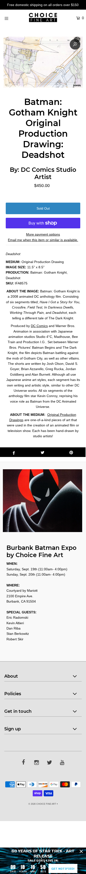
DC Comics (39, 326)
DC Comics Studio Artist (48, 173)
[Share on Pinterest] (71, 452)
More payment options (43, 234)
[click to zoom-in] (75, 44)
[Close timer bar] (81, 851)
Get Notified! (63, 868)
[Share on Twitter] (42, 452)
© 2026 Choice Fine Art (42, 804)
